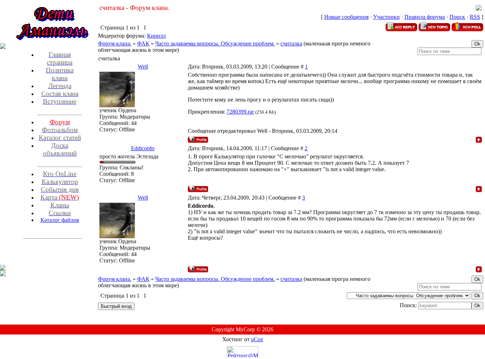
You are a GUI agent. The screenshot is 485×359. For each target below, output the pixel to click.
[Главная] (478, 9)
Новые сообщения (346, 17)
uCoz (257, 339)
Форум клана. (114, 43)
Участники (386, 17)
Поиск (457, 17)
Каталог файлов (59, 220)
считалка (291, 43)
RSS (475, 17)
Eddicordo (142, 148)
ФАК (143, 43)
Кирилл (156, 36)
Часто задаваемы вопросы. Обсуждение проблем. (215, 43)
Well (143, 67)
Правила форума (424, 17)
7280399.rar (240, 112)
